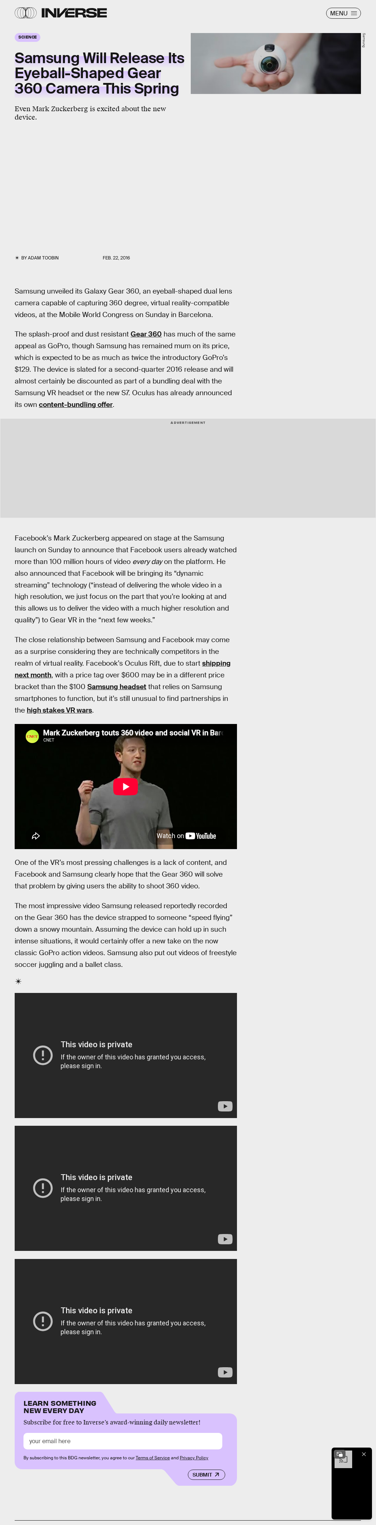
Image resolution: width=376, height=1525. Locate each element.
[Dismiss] (364, 1454)
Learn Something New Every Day (59, 1406)
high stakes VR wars (59, 710)
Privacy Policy (194, 1458)
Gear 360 (146, 334)
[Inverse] (74, 13)
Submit (202, 1474)
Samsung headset (116, 686)
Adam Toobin (43, 258)
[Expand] (340, 1454)
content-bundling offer (76, 404)
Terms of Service (153, 1458)
